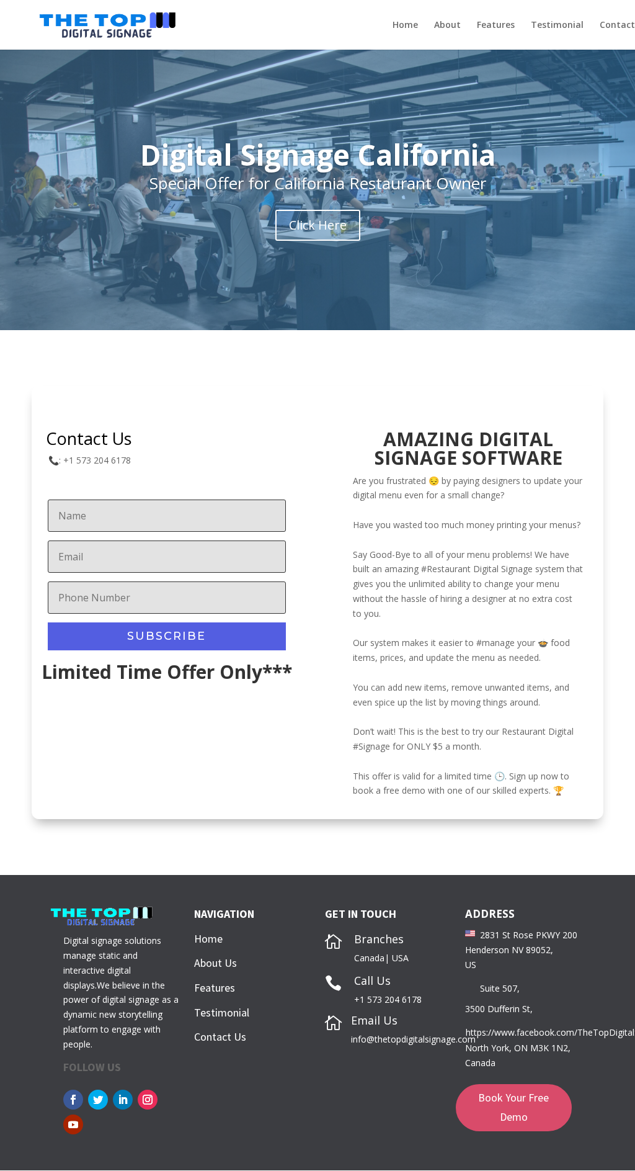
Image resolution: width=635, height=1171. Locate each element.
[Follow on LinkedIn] (123, 1100)
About (447, 25)
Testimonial (557, 25)
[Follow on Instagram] (148, 1100)
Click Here (318, 225)
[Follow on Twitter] (98, 1100)
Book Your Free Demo (513, 1107)
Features (496, 25)
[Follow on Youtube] (73, 1124)
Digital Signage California (317, 154)
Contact (617, 25)
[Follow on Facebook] (73, 1100)
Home (405, 25)
